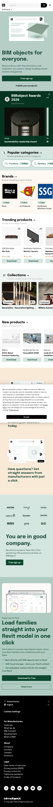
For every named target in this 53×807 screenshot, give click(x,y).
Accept (26, 417)
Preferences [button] (13, 410)
